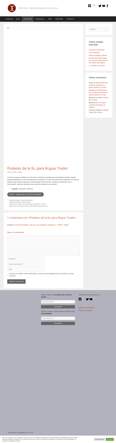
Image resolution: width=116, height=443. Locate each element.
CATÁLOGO (9, 19)
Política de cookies (85, 310)
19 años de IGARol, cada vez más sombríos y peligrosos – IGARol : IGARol (42, 225)
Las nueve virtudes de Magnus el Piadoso (97, 105)
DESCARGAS (28, 19)
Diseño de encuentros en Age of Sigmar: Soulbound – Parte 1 (27, 204)
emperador (12, 202)
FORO (50, 19)
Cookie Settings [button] (99, 439)
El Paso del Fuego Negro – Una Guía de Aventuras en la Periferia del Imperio (98, 60)
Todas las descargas (26, 200)
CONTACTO (70, 19)
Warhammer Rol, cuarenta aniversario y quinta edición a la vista (98, 85)
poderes (19, 202)
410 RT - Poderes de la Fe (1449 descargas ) (25, 194)
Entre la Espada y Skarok (98, 55)
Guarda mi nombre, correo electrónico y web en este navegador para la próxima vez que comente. (41, 275)
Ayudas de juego (14, 200)
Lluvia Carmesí (94, 52)
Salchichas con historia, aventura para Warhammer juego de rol (28, 206)
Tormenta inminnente (96, 50)
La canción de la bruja (97, 65)
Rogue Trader (26, 202)
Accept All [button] (110, 439)
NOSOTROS (59, 19)
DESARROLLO (40, 19)
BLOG (18, 19)
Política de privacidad (86, 308)
